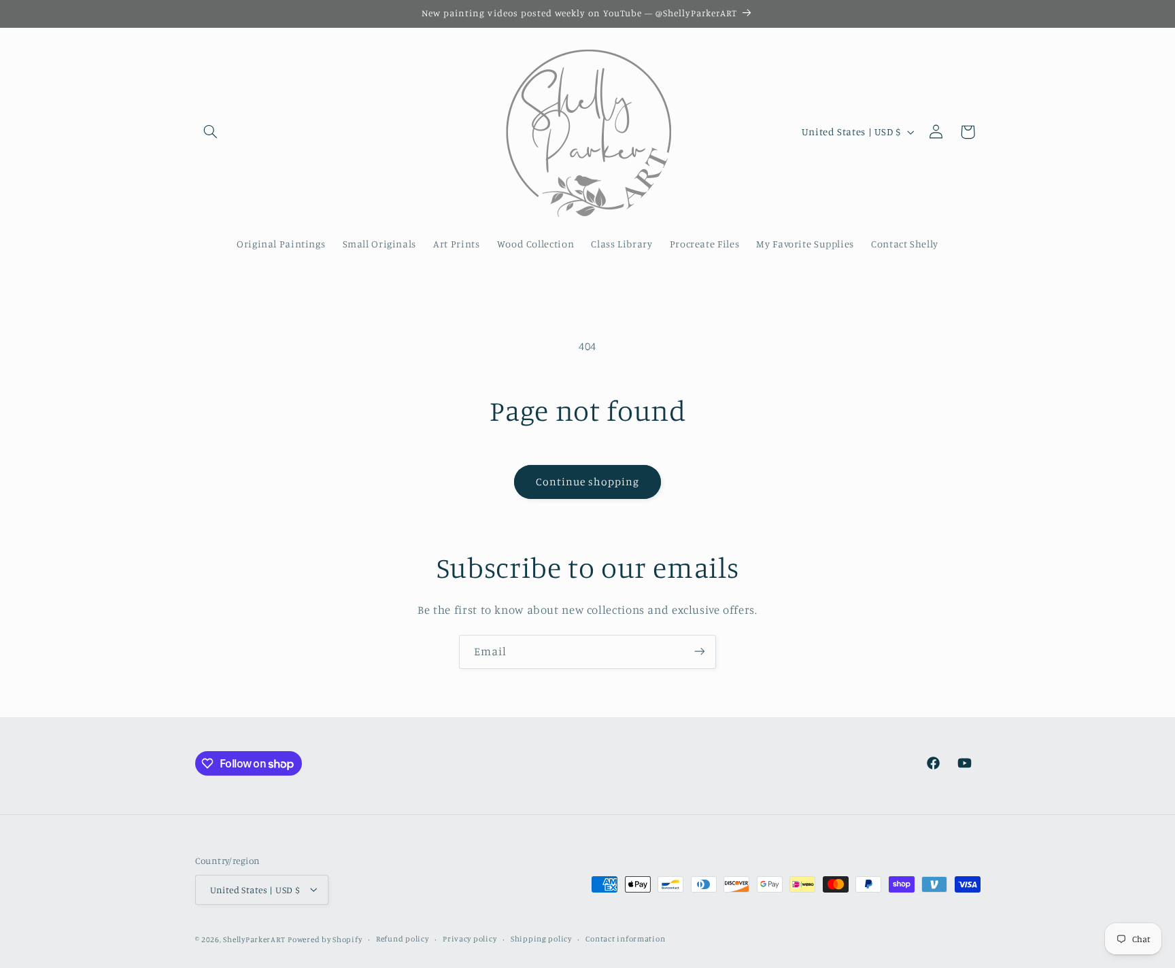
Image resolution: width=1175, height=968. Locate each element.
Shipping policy (541, 939)
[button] (210, 132)
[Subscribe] (699, 651)
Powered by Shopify (325, 939)
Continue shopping (588, 481)
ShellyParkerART (254, 939)
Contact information (625, 939)
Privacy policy (469, 939)
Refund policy (402, 939)
